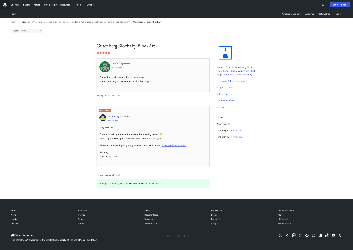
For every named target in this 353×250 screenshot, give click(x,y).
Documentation (151, 215)
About (14, 210)
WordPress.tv (152, 223)
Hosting (14, 219)
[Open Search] (323, 5)
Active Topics (223, 94)
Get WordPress (340, 5)
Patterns (81, 223)
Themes (81, 215)
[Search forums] (40, 31)
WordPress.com (286, 210)
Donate (215, 219)
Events (214, 215)
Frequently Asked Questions (230, 81)
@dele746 (107, 127)
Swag (215, 223)
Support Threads (225, 87)
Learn (147, 210)
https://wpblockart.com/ (174, 145)
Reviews (220, 107)
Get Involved (217, 210)
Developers (150, 219)
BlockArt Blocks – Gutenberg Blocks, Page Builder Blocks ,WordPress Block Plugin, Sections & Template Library (79, 22)
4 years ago (117, 68)
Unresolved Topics (226, 100)
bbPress (283, 219)
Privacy (14, 223)
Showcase (82, 210)
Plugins (81, 219)
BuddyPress (284, 223)
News (13, 215)
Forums (14, 14)
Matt (281, 215)
